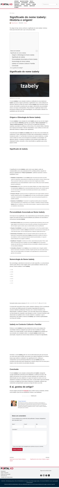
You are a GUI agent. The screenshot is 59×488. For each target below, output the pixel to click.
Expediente (3, 471)
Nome (13, 424)
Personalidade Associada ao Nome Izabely (24, 59)
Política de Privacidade (5, 474)
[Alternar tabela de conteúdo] (36, 51)
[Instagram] (44, 476)
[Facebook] (41, 476)
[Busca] (57, 4)
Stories (16, 7)
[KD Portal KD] (6, 4)
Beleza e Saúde (24, 1)
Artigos (16, 1)
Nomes (13, 13)
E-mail (25, 424)
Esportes (31, 2)
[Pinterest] (46, 476)
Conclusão (15, 65)
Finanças (16, 4)
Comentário (14, 429)
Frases (23, 4)
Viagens (26, 5)
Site (37, 424)
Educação (17, 2)
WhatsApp (32, 5)
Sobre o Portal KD (4, 472)
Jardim (34, 4)
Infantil (28, 4)
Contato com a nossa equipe (7, 477)
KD (10, 13)
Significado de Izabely (18, 57)
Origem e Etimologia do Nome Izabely (23, 55)
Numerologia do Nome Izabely (21, 61)
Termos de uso (4, 475)
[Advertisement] (23, 41)
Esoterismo (24, 2)
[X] (49, 476)
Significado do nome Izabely (18, 53)
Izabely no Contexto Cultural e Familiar (23, 63)
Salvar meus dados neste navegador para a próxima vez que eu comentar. (28, 446)
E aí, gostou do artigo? (16, 67)
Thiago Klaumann (14, 22)
